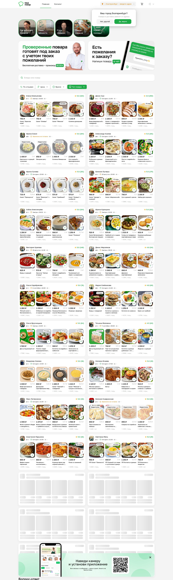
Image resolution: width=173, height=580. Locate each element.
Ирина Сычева (32, 172)
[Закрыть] (150, 557)
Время (58, 87)
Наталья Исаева (102, 361)
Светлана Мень (101, 437)
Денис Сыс (99, 96)
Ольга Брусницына (34, 323)
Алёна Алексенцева (34, 210)
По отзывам (28, 87)
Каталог (58, 4)
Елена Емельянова (34, 96)
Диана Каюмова (32, 513)
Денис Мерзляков (102, 247)
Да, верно (123, 21)
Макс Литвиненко (33, 399)
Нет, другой (105, 21)
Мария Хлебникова (103, 285)
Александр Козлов (103, 134)
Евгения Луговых (102, 172)
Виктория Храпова (34, 247)
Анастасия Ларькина (35, 437)
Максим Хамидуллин (35, 551)
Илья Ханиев (100, 513)
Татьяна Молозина (103, 323)
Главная (45, 4)
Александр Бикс (102, 551)
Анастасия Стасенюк (35, 475)
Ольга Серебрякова (34, 285)
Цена (42, 87)
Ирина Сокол (31, 134)
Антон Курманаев (102, 479)
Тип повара (77, 87)
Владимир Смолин (33, 361)
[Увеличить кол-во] (32, 114)
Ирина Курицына (102, 210)
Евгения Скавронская (104, 399)
